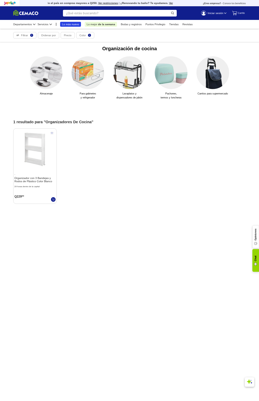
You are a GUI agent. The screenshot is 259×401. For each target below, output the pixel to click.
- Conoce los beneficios (224, 3)
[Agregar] (53, 199)
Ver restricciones (105, 3)
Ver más (171, 3)
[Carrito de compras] (237, 13)
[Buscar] (172, 13)
